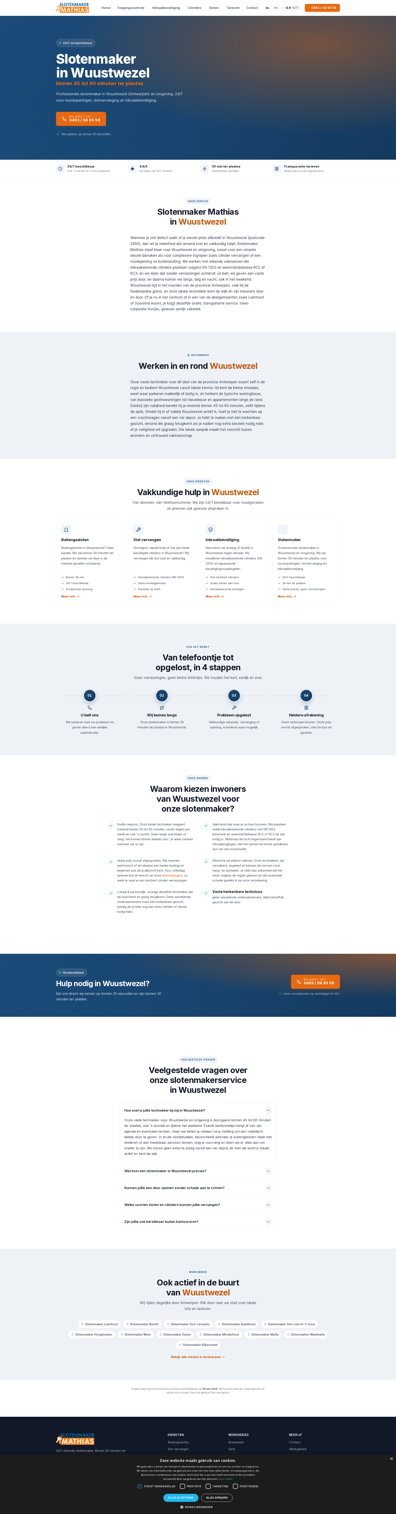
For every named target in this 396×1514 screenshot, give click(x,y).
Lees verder (226, 1479)
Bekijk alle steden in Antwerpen (196, 1357)
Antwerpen (236, 1442)
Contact (295, 1442)
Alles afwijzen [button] (217, 1497)
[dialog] (198, 1484)
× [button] (391, 1458)
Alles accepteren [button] (180, 1497)
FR (276, 7)
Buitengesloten (178, 1442)
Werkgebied (297, 1449)
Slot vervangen (178, 1449)
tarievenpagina (172, 875)
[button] (198, 1507)
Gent (231, 1449)
